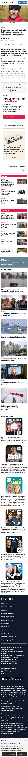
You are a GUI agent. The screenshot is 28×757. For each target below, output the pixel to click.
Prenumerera (23, 2)
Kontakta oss (5, 623)
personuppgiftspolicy (15, 750)
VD (2, 630)
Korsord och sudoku (7, 607)
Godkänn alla (21, 754)
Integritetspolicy (6, 640)
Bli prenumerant (5, 610)
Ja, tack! (14, 157)
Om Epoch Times (6, 633)
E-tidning (4, 603)
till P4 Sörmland (15, 80)
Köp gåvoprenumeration (8, 613)
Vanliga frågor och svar (7, 616)
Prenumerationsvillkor (7, 636)
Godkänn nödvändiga (9, 754)
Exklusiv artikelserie (7, 620)
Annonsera (4, 626)
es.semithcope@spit (8, 264)
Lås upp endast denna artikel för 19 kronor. (14, 126)
